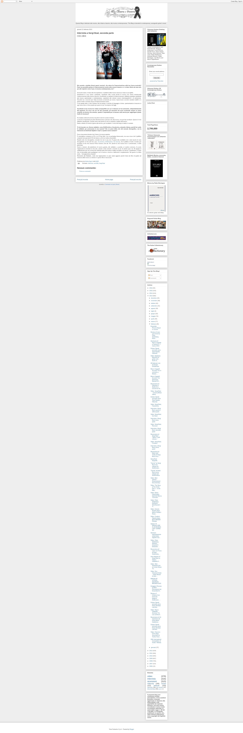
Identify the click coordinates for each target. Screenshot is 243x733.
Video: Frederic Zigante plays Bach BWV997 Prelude (156, 519)
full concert (159, 687)
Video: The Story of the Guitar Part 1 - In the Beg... (156, 487)
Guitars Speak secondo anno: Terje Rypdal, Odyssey (156, 351)
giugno (153, 313)
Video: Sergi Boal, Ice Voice (156, 415)
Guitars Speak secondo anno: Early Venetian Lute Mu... (156, 605)
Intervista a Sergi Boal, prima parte (156, 447)
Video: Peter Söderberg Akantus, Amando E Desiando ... (155, 543)
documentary (151, 689)
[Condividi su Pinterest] (85, 36)
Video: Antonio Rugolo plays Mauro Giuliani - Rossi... (156, 511)
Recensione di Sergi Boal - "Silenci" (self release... (155, 436)
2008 (151, 661)
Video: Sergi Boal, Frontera (156, 442)
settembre (154, 306)
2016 (151, 288)
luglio (153, 311)
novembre (154, 300)
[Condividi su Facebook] (83, 36)
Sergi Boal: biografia (154, 459)
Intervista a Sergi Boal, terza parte (156, 420)
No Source (117, 141)
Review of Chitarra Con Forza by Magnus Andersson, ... (155, 597)
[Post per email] (78, 163)
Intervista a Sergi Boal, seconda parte (156, 430)
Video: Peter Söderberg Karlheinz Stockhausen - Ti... (156, 503)
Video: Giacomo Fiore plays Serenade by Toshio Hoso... (156, 634)
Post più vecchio (135, 179)
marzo (153, 321)
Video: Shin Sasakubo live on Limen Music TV (156, 566)
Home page (109, 179)
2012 (151, 650)
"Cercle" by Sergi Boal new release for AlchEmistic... (156, 465)
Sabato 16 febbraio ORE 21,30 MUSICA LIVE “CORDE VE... (156, 527)
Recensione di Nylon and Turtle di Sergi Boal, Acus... (155, 454)
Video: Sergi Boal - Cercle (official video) (156, 392)
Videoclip (150, 684)
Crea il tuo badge (151, 265)
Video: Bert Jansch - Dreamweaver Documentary (156, 480)
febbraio (153, 324)
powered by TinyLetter (156, 81)
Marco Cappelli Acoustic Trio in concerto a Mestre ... (156, 371)
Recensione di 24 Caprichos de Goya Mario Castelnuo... (156, 619)
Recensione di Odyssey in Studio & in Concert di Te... (156, 386)
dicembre (154, 298)
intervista (90, 163)
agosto (153, 308)
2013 (151, 296)
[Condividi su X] (81, 36)
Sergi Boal (102, 163)
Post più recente (82, 179)
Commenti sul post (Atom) (112, 184)
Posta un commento (85, 171)
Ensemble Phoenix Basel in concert (156, 327)
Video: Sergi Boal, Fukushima (156, 405)
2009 (151, 658)
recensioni (152, 681)
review (163, 684)
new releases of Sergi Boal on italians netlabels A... (155, 559)
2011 (151, 653)
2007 (151, 663)
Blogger (132, 729)
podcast (156, 685)
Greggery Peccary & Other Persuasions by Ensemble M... (156, 588)
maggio (153, 316)
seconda (96, 163)
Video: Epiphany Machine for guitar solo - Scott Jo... (155, 358)
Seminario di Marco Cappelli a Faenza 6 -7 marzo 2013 (156, 343)
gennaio (153, 647)
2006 (151, 666)
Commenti (153, 278)
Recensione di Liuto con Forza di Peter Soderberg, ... (156, 551)
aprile (153, 319)
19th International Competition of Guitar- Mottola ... (156, 642)
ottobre (153, 303)
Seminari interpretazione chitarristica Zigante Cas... (156, 535)
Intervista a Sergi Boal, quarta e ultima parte (156, 410)
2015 (151, 290)
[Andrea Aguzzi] (148, 264)
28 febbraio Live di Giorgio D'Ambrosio (155, 364)
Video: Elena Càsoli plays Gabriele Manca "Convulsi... (156, 495)
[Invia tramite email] (78, 36)
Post (151, 275)
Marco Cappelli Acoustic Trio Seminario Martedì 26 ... (155, 379)
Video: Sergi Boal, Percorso (156, 425)
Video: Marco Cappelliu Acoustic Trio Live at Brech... (156, 612)
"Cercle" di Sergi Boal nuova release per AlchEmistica (155, 473)
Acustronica (101, 141)
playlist (160, 689)
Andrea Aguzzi (89, 161)
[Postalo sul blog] (80, 36)
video (149, 676)
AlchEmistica (109, 141)
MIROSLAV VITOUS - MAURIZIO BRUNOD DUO (156, 581)
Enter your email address (156, 71)
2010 (151, 656)
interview (150, 687)
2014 (151, 293)
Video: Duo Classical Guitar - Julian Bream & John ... (156, 573)
